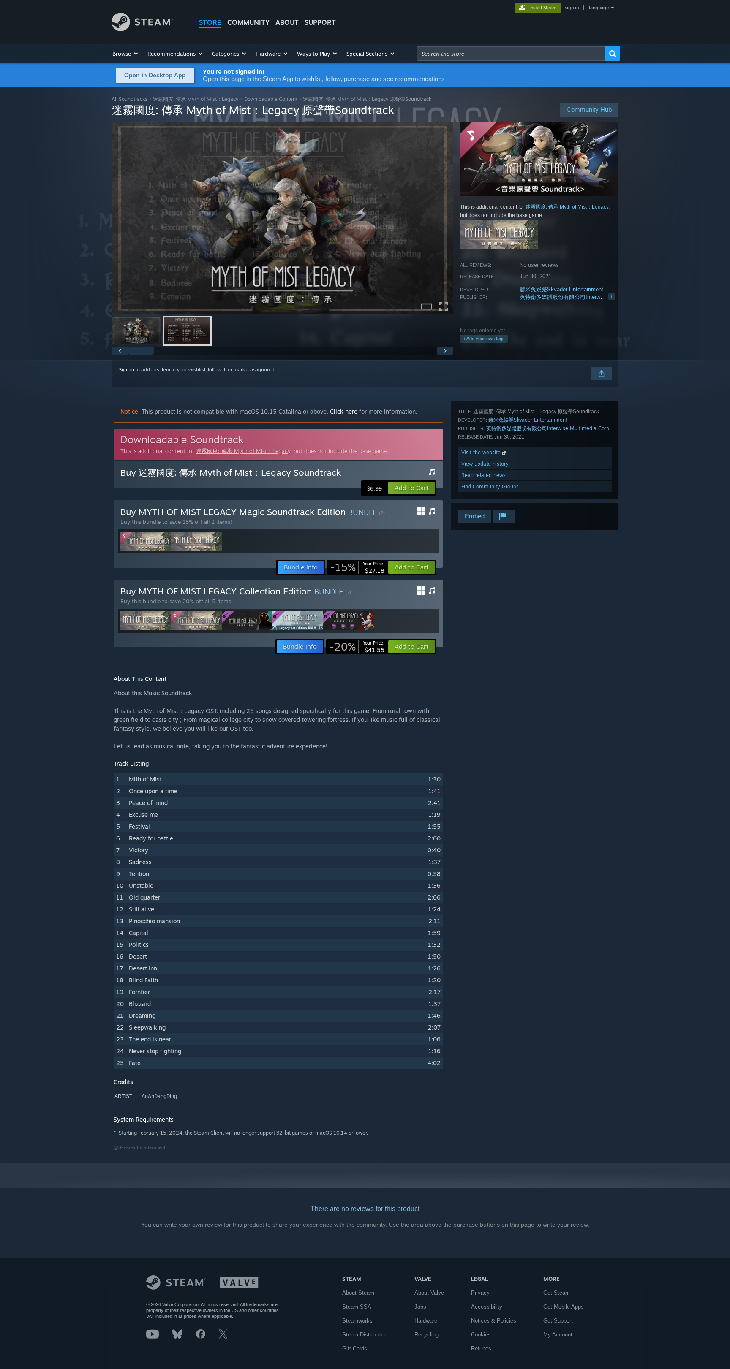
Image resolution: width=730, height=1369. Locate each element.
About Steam (358, 1293)
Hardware (425, 1320)
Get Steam (556, 1293)
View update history (485, 464)
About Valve (429, 1293)
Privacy (480, 1293)
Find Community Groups (490, 486)
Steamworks (357, 1320)
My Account (557, 1334)
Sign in (126, 370)
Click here (343, 411)
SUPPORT (320, 22)
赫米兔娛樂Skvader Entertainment (561, 289)
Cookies (481, 1334)
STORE (210, 22)
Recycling (426, 1334)
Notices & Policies (493, 1320)
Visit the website (481, 452)
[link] (357, 567)
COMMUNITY (248, 22)
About (287, 22)
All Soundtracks (129, 99)
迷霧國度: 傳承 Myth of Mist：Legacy (196, 99)
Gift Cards (354, 1348)
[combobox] (511, 53)
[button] (125, 53)
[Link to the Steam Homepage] (142, 29)
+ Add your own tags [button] (484, 338)
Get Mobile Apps (563, 1307)
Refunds (481, 1348)
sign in (572, 8)
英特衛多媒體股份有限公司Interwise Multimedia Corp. (585, 297)
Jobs (420, 1307)
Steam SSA (356, 1307)
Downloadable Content (270, 99)
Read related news (483, 475)
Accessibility (486, 1307)
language (599, 8)
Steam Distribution (364, 1334)
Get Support (558, 1320)
